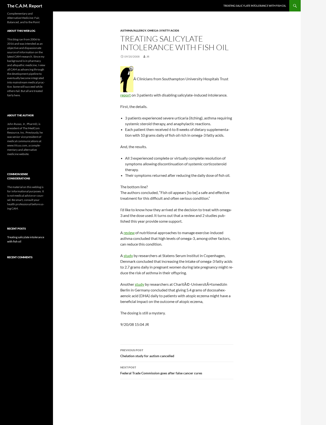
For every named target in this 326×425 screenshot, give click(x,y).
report (125, 95)
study (128, 255)
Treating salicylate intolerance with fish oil (254, 5)
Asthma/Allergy (133, 30)
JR (147, 56)
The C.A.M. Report (24, 5)
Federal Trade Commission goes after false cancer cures (161, 370)
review (129, 232)
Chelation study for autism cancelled (147, 353)
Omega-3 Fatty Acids (163, 30)
